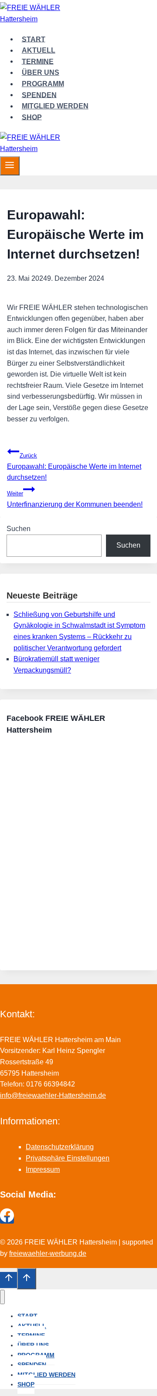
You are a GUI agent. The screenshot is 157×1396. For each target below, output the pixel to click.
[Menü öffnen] (10, 165)
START (33, 39)
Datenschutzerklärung (60, 1146)
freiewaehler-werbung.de (47, 1253)
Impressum (43, 1169)
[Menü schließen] (2, 1297)
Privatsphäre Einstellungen (67, 1158)
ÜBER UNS (40, 72)
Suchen (19, 528)
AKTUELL (38, 50)
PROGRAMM (43, 83)
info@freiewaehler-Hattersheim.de (53, 1095)
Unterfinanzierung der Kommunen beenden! (75, 499)
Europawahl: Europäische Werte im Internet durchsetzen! (74, 466)
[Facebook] (7, 1220)
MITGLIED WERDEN (55, 106)
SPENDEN (39, 94)
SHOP (32, 117)
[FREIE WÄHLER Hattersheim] (39, 19)
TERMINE (38, 61)
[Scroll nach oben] (8, 1280)
